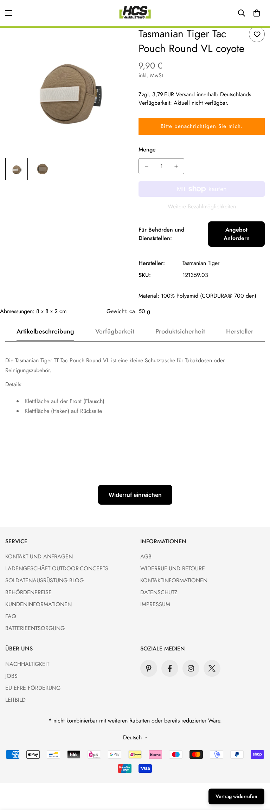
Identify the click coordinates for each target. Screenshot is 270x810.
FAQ (10, 616)
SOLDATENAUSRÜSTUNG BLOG (44, 580)
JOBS (11, 676)
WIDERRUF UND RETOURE (172, 568)
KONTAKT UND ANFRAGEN (39, 556)
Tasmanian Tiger (200, 263)
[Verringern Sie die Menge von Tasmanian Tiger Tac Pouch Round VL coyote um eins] (146, 166)
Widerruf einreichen (135, 494)
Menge (147, 149)
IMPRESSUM (155, 604)
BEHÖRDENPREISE (28, 592)
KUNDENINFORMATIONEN (38, 604)
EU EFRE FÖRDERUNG (32, 688)
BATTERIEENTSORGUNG (35, 628)
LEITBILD (15, 700)
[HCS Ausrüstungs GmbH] (135, 13)
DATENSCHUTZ (159, 592)
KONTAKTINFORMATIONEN (173, 580)
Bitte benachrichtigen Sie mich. (202, 126)
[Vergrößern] (116, 41)
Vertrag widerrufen (236, 796)
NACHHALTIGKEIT (27, 664)
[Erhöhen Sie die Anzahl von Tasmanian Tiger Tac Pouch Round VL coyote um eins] (176, 166)
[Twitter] (212, 668)
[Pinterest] (148, 668)
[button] (257, 13)
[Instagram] (190, 668)
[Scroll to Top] (256, 772)
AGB (146, 556)
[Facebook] (169, 668)
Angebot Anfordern (237, 234)
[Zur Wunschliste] (257, 34)
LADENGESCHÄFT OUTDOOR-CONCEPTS (56, 568)
